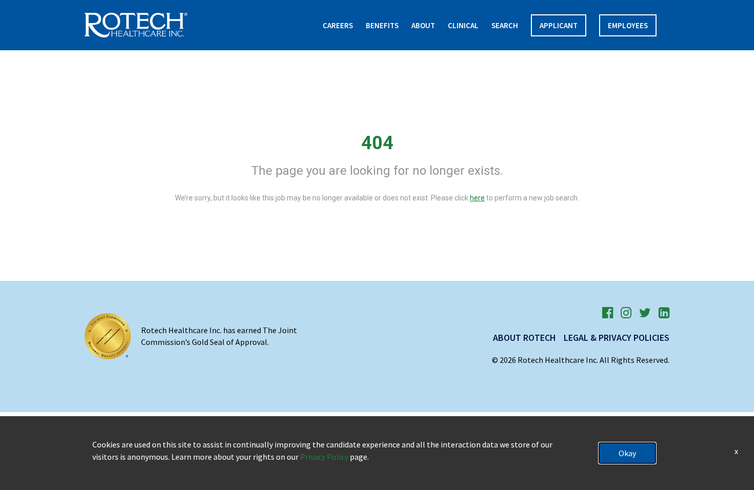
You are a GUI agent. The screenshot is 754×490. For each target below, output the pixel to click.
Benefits (382, 25)
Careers (338, 25)
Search (504, 25)
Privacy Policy (324, 457)
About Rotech (524, 337)
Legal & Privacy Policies (616, 337)
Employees (628, 25)
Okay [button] (627, 453)
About (423, 25)
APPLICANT (559, 25)
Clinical (463, 25)
